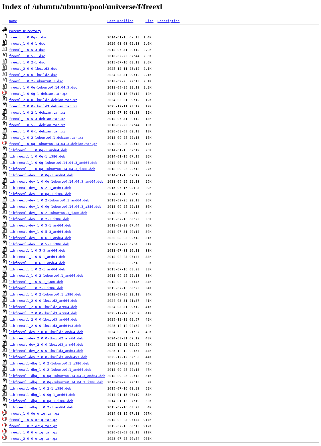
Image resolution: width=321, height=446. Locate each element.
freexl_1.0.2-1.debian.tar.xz (37, 112)
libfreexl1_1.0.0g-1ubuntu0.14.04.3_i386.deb (52, 169)
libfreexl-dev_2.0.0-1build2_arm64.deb (46, 338)
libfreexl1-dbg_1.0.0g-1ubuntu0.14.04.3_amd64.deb (57, 376)
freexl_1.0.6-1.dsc (27, 43)
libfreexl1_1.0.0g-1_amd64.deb (38, 150)
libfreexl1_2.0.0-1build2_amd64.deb (43, 301)
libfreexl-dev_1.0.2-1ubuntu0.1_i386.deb (48, 213)
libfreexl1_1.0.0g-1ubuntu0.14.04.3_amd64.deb (53, 163)
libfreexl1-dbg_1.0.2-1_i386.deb (40, 388)
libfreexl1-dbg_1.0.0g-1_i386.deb (41, 401)
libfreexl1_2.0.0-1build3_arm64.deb (43, 313)
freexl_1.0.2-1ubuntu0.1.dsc (36, 81)
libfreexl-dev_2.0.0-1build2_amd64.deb (46, 332)
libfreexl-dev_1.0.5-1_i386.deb (39, 244)
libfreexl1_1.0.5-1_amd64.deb (37, 257)
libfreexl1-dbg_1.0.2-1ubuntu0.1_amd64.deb (50, 369)
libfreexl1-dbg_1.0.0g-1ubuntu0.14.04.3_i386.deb (56, 382)
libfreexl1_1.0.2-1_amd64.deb (37, 269)
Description (168, 21)
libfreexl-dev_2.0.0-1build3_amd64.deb (46, 351)
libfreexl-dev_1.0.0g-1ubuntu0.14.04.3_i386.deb (55, 206)
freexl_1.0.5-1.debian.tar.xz (37, 125)
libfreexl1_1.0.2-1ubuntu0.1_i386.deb (45, 294)
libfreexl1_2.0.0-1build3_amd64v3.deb (45, 326)
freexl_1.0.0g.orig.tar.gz (34, 413)
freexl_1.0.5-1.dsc (27, 56)
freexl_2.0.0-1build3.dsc (33, 68)
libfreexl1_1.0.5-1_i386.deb (36, 282)
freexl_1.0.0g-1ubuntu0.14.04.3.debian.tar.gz (53, 144)
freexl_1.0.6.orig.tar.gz (33, 432)
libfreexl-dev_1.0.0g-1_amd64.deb (41, 175)
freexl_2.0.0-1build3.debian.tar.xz (43, 106)
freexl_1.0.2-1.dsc (27, 62)
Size (149, 21)
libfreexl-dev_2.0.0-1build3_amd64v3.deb (48, 357)
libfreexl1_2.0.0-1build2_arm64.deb (43, 307)
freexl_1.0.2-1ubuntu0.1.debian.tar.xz (46, 137)
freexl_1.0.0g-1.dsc (28, 37)
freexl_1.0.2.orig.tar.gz (33, 426)
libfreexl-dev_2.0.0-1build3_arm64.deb (46, 344)
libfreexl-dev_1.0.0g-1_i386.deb (40, 194)
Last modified (120, 21)
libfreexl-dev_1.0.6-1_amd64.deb (40, 238)
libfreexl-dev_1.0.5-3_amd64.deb (40, 232)
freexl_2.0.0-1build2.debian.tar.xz (43, 100)
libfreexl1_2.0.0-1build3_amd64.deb (43, 319)
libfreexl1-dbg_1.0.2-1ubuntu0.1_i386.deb (49, 363)
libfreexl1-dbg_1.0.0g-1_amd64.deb (42, 395)
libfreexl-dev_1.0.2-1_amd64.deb (40, 188)
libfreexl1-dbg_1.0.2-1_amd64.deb (41, 407)
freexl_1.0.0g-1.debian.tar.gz (38, 94)
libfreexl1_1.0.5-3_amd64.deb (37, 250)
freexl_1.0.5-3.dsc (27, 50)
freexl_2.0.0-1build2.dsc (33, 75)
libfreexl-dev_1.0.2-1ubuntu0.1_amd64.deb (49, 200)
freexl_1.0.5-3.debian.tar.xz (37, 119)
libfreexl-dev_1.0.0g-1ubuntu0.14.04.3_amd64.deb (56, 181)
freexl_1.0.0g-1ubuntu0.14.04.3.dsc (43, 87)
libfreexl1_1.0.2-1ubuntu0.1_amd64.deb (46, 275)
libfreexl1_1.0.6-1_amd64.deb (37, 263)
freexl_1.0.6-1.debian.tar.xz (37, 131)
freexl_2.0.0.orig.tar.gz (33, 438)
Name (13, 21)
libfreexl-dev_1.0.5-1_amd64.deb (40, 225)
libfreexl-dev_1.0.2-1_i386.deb (39, 219)
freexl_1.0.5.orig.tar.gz (33, 420)
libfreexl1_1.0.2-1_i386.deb (36, 288)
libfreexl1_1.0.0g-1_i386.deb (37, 156)
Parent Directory (25, 31)
